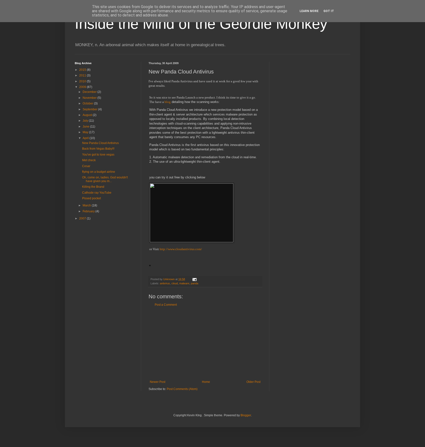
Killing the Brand (93, 186)
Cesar (86, 166)
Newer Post (157, 382)
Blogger (246, 415)
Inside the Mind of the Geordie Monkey (201, 23)
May (86, 132)
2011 (83, 75)
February (89, 211)
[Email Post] (194, 279)
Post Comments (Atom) (182, 389)
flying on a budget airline (98, 171)
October (88, 103)
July (86, 120)
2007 (83, 218)
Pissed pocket (91, 198)
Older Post (253, 382)
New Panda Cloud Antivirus (100, 143)
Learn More (309, 11)
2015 (83, 70)
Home (206, 382)
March (87, 205)
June (86, 126)
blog (168, 102)
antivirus (165, 283)
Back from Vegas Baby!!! (98, 148)
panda (194, 283)
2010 (83, 81)
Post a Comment (166, 304)
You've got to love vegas (98, 154)
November (90, 98)
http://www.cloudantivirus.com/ (181, 249)
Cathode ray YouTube (96, 192)
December (90, 92)
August (88, 115)
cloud (174, 283)
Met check (89, 160)
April (86, 138)
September (90, 109)
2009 (83, 87)
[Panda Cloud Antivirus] (191, 241)
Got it (328, 11)
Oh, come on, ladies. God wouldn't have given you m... (105, 179)
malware (184, 283)
